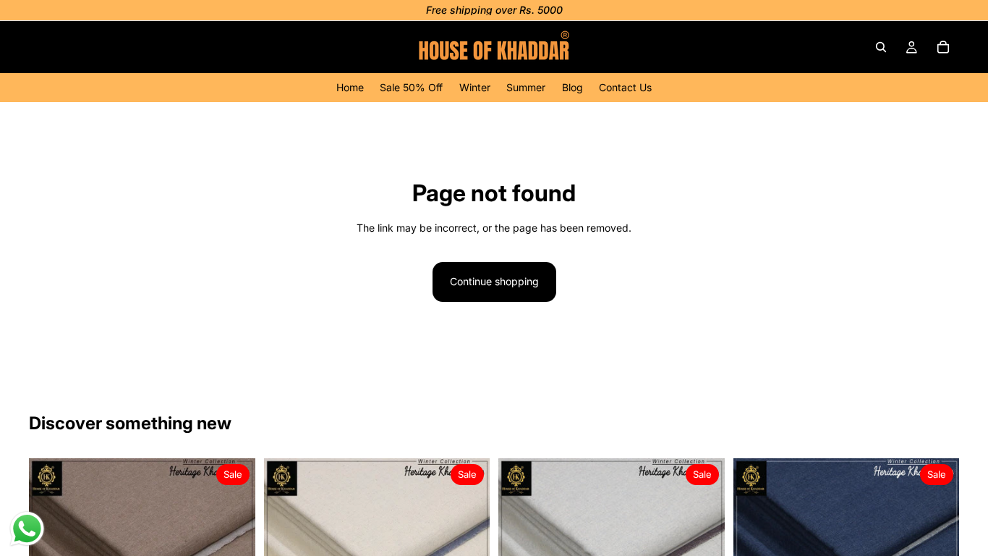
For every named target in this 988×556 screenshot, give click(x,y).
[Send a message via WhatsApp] (27, 529)
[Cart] (943, 47)
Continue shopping (494, 281)
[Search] (881, 47)
